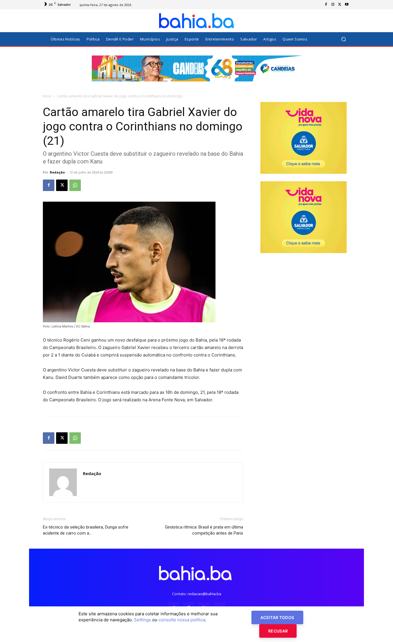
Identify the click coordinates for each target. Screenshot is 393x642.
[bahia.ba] (196, 20)
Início (47, 96)
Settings (142, 619)
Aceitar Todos (277, 617)
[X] (339, 4)
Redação (57, 172)
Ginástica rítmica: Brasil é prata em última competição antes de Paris (204, 530)
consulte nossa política (182, 619)
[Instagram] (332, 4)
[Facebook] (326, 4)
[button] (343, 39)
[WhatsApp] (75, 185)
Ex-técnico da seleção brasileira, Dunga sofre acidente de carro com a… (85, 530)
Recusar (278, 630)
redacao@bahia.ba (204, 593)
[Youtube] (346, 4)
